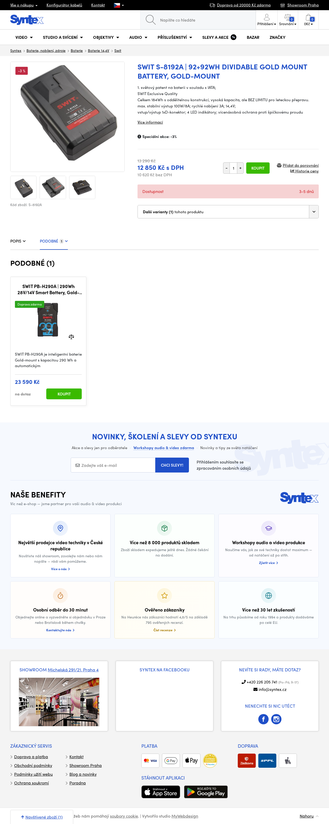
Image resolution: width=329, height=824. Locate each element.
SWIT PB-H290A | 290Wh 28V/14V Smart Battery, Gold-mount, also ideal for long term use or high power (48, 289)
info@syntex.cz (273, 689)
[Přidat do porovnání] (71, 336)
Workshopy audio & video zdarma (163, 447)
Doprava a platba (31, 757)
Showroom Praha (85, 765)
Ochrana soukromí (31, 783)
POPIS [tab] (15, 241)
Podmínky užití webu (33, 774)
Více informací (150, 122)
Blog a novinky (83, 774)
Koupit (257, 168)
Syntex (15, 50)
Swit (117, 50)
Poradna (77, 783)
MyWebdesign (184, 816)
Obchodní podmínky (33, 765)
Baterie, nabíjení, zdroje (46, 50)
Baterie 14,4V (98, 50)
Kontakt (98, 5)
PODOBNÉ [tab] (51, 241)
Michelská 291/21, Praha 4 (73, 669)
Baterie (77, 50)
